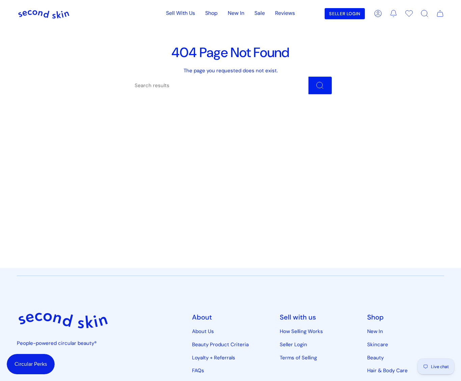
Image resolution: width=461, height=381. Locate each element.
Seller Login (293, 344)
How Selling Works (301, 331)
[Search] (320, 85)
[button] (211, 13)
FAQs (198, 370)
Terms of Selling (298, 357)
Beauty (375, 357)
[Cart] (440, 13)
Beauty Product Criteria (220, 344)
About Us (203, 331)
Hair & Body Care (387, 370)
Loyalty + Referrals (213, 357)
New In (375, 331)
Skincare (377, 344)
